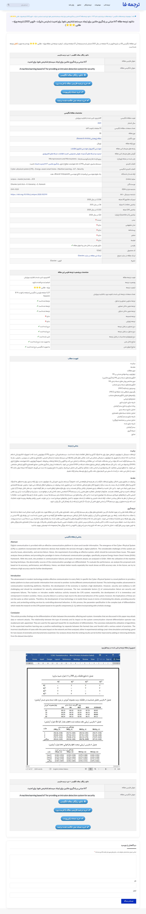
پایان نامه (71, 5)
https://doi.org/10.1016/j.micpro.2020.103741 (29, 194)
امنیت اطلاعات (63, 154)
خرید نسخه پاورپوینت (72, 91)
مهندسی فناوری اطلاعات (79, 149)
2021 (99, 123)
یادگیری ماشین (53, 164)
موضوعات (98, 5)
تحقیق (79, 5)
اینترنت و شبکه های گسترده (91, 154)
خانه (133, 16)
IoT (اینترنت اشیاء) (41, 164)
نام (135, 881)
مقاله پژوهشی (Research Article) (89, 138)
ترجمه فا (107, 5)
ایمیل (134, 891)
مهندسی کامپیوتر (95, 149)
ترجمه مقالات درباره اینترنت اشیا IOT (102, 16)
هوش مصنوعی (74, 154)
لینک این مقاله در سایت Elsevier (89, 255)
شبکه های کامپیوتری (50, 154)
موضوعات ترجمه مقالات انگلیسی (122, 16)
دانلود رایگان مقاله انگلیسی (71, 75)
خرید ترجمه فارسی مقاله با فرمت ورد (72, 83)
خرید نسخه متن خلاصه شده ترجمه (71, 100)
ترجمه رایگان (87, 5)
